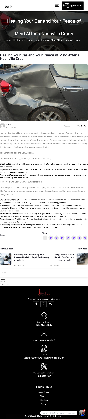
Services (44, 400)
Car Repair (82, 126)
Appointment (44, 392)
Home (7, 40)
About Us (44, 396)
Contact (44, 404)
